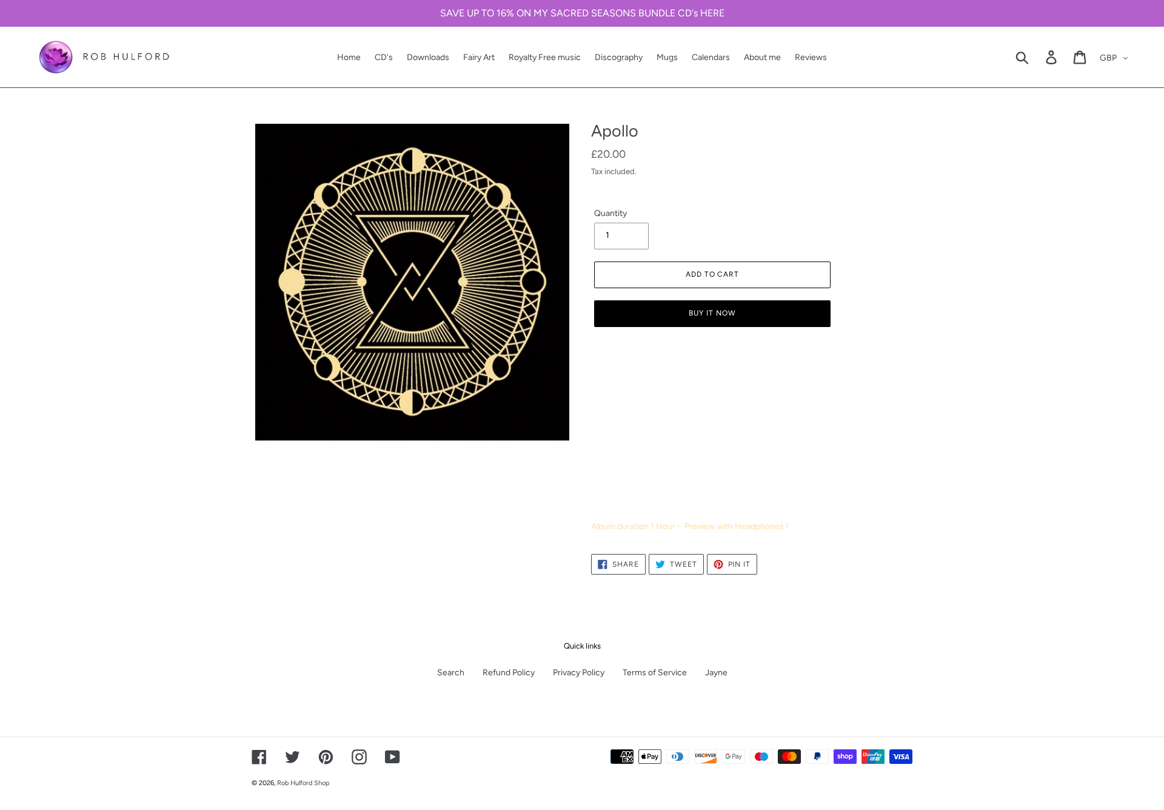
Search (450, 672)
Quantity (610, 213)
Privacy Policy (578, 672)
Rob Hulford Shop (303, 783)
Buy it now (712, 313)
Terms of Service (655, 672)
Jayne (716, 672)
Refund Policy (509, 672)
